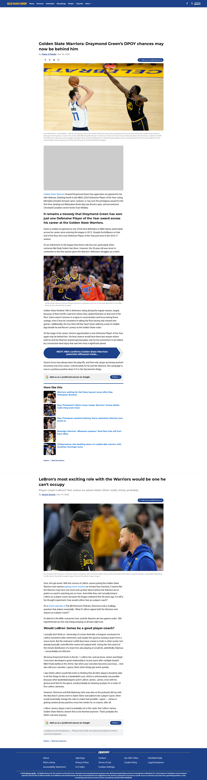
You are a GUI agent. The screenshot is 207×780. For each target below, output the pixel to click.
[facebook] (187, 3)
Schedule (50, 4)
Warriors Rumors (58, 741)
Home (46, 460)
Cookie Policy (130, 762)
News (31, 4)
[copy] (58, 60)
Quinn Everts (48, 494)
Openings (80, 758)
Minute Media (31, 773)
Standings (61, 4)
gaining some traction (74, 586)
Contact (102, 758)
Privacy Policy (82, 762)
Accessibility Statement (54, 767)
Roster (71, 4)
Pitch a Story (49, 762)
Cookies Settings (106, 767)
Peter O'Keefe (49, 54)
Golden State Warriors (54, 194)
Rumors (40, 4)
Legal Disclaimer (156, 762)
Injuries (79, 4)
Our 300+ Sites (131, 758)
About (46, 758)
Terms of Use (104, 762)
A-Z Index (80, 767)
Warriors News (57, 460)
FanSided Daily (155, 758)
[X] (192, 3)
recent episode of (56, 606)
